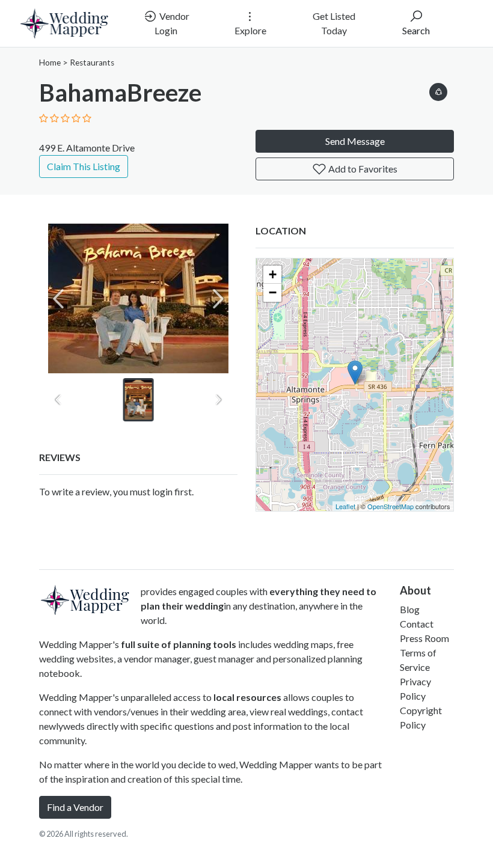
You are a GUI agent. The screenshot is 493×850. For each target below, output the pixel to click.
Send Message (355, 141)
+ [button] (273, 274)
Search (416, 30)
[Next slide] (218, 298)
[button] (438, 90)
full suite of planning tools (178, 644)
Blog (410, 609)
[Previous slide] (58, 298)
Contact (416, 623)
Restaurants (92, 62)
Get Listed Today (334, 23)
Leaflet (345, 506)
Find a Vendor (75, 807)
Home (50, 62)
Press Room (424, 638)
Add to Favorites (361, 168)
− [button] (273, 292)
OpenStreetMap (390, 506)
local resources (247, 697)
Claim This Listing (83, 166)
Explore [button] (250, 30)
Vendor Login (172, 23)
